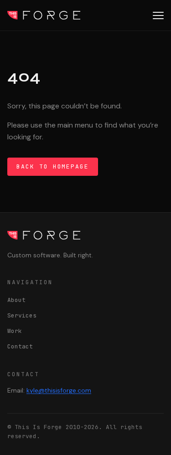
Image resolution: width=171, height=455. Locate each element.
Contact (20, 346)
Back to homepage (52, 166)
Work (14, 331)
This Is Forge (43, 15)
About (16, 300)
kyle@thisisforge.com (58, 390)
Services (21, 315)
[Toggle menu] (158, 15)
